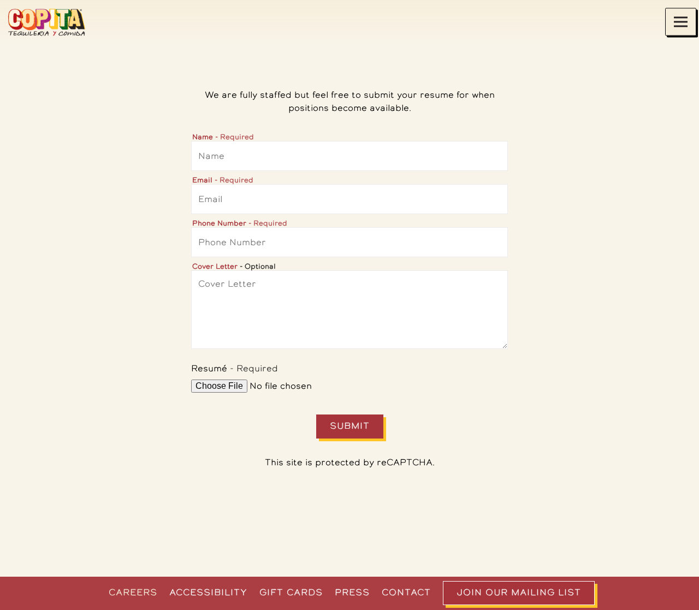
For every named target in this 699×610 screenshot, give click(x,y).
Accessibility (208, 592)
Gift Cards (291, 592)
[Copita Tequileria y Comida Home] (54, 21)
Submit (350, 425)
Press (352, 592)
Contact (406, 592)
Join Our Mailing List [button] (519, 592)
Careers (133, 592)
